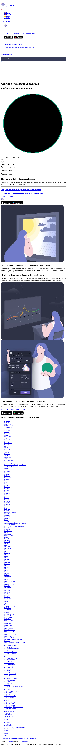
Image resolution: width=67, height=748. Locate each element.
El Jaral (6, 485)
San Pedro (7, 681)
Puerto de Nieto (8, 636)
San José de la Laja (9, 664)
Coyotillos (7, 471)
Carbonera (7, 454)
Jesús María (7, 534)
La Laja (6, 554)
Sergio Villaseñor (9, 711)
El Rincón (7, 502)
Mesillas (6, 601)
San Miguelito (8, 675)
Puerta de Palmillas (9, 630)
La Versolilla (7, 579)
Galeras (6, 520)
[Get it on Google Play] (18, 38)
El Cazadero (7, 477)
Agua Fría (7, 422)
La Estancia (7, 548)
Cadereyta (7, 451)
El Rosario (7, 504)
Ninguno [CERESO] (10, 606)
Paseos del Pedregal (9, 615)
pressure (4, 167)
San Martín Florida (9, 672)
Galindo (6, 521)
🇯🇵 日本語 (7, 18)
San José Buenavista (9, 659)
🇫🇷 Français (7, 14)
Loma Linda (7, 589)
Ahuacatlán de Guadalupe (11, 425)
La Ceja (6, 543)
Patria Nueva (7, 619)
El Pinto (6, 498)
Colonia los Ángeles (9, 466)
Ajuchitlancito (8, 427)
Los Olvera (7, 597)
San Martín (7, 670)
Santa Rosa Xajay (9, 703)
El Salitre (6, 505)
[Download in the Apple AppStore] (6, 204)
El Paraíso (7, 496)
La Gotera (7, 551)
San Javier (7, 656)
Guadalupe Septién (9, 524)
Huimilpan (7, 529)
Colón (6, 468)
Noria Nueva (7, 608)
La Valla (6, 578)
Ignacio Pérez (8, 531)
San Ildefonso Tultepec (10, 652)
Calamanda (7, 452)
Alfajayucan (7, 429)
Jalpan (6, 532)
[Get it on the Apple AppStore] (8, 38)
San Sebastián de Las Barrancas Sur (14, 686)
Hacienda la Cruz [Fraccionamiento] (14, 526)
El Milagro (7, 490)
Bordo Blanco (8, 443)
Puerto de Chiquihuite (10, 634)
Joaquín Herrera (8, 535)
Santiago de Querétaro (10, 708)
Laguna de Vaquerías (10, 581)
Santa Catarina (8, 692)
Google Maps (24, 741)
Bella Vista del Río (9, 440)
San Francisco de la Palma (11, 648)
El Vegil (6, 510)
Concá (6, 469)
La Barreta (7, 540)
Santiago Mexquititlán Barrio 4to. (13, 707)
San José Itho (8, 661)
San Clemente (8, 647)
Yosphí (6, 733)
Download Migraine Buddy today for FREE (13, 409)
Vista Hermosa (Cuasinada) (11, 729)
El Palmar (7, 494)
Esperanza (7, 515)
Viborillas (7, 722)
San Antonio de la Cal (10, 645)
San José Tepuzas (9, 663)
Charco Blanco (8, 462)
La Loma (6, 559)
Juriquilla (6, 538)
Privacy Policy (32, 738)
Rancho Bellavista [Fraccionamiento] (14, 642)
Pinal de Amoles (8, 625)
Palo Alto (6, 612)
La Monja (7, 562)
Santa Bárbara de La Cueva (11, 691)
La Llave (6, 557)
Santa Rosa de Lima (9, 705)
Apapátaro (7, 433)
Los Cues (6, 595)
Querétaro (7, 641)
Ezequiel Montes (8, 516)
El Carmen (7, 476)
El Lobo (6, 488)
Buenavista (7, 449)
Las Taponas (7, 587)
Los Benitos (7, 592)
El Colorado (7, 480)
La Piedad (7, 568)
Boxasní (6, 444)
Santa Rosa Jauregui (9, 702)
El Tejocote (7, 509)
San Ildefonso (8, 650)
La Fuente (7, 549)
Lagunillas (7, 582)
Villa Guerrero (8, 724)
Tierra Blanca (8, 714)
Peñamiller (7, 622)
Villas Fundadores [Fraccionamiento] (14, 727)
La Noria (6, 565)
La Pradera (7, 570)
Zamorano (7, 735)
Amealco (6, 432)
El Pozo (6, 499)
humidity (4, 170)
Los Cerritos (7, 593)
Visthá (6, 730)
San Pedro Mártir (9, 683)
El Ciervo (7, 479)
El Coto (6, 482)
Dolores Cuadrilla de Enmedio (12, 473)
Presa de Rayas (8, 628)
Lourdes (6, 600)
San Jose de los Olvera (10, 658)
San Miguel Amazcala (10, 674)
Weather (10, 741)
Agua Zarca (7, 424)
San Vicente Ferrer (9, 688)
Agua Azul (7, 421)
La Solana (7, 571)
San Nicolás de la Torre (10, 678)
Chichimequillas (8, 463)
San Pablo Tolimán (9, 680)
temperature (5, 174)
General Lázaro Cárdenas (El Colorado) (15, 523)
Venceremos (7, 721)
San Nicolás (7, 677)
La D (5, 545)
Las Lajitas (7, 586)
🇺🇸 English (7, 13)
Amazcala (7, 430)
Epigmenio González (10, 512)
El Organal (7, 493)
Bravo (6, 447)
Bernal (6, 441)
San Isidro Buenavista (10, 653)
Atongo (6, 438)
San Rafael (7, 685)
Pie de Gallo (7, 623)
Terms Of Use (24, 738)
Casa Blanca (7, 455)
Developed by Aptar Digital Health (10, 738)
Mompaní (7, 603)
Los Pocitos (7, 598)
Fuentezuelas (7, 518)
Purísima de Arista (9, 637)
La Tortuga (7, 575)
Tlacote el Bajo (8, 716)
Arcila (6, 435)
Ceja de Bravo (8, 457)
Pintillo (6, 626)
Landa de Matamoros (10, 584)
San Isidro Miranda (9, 655)
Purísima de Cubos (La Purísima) (13, 639)
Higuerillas (7, 527)
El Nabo (6, 491)
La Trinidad (7, 576)
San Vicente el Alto (9, 689)
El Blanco (7, 474)
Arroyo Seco (7, 436)
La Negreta (7, 564)
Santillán (6, 710)
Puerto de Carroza (9, 633)
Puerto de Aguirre (9, 631)
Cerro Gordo (7, 458)
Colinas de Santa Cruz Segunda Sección (15, 465)
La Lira (6, 556)
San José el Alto (8, 667)
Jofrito (6, 537)
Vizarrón (6, 732)
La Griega (7, 553)
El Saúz (6, 507)
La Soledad (7, 573)
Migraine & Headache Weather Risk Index (12, 158)
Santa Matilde (8, 700)
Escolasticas (7, 513)
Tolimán (6, 718)
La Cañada (7, 542)
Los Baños (7, 590)
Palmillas (6, 611)
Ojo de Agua (7, 609)
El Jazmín (7, 487)
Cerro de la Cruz (8, 460)
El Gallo (6, 483)
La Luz (6, 560)
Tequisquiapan (8, 713)
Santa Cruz (7, 694)
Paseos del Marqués (9, 614)
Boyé (5, 446)
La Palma (6, 567)
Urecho (6, 719)
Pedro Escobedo (8, 620)
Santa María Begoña (9, 697)
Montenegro (7, 604)
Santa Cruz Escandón (10, 696)
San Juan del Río (9, 669)
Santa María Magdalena (10, 699)
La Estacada (7, 546)
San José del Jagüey (9, 666)
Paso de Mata (8, 617)
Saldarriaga (7, 644)
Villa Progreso (8, 725)
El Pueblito (7, 501)
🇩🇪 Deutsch (7, 16)
